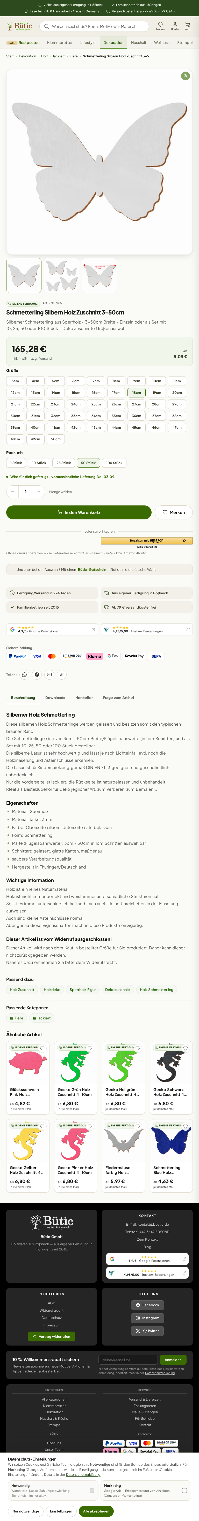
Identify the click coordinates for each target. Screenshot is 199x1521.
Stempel (185, 42)
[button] (147, 543)
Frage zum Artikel (118, 697)
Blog (147, 1247)
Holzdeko (52, 989)
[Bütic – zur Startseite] (19, 26)
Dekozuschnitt (118, 989)
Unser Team (54, 1449)
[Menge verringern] (12, 492)
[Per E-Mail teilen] (49, 675)
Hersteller (84, 697)
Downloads (55, 697)
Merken (160, 29)
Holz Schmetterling (156, 989)
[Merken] (42, 1048)
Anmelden (173, 1360)
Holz (44, 56)
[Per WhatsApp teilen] (24, 675)
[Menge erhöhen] (39, 492)
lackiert (59, 56)
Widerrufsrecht (51, 1310)
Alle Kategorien (54, 1399)
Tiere (74, 56)
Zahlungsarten (145, 1406)
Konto (175, 28)
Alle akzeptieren (96, 1511)
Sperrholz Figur (83, 989)
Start (10, 56)
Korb (187, 29)
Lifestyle (88, 42)
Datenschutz (52, 1318)
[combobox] (98, 26)
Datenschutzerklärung (160, 1372)
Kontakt (145, 1425)
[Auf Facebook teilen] (37, 675)
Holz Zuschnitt (22, 989)
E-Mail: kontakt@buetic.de (147, 1224)
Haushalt (138, 42)
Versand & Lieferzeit (145, 1399)
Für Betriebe (145, 1418)
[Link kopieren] (62, 675)
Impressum (52, 1325)
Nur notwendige (25, 1511)
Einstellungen (61, 1511)
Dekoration (113, 42)
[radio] (15, 381)
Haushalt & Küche (54, 1418)
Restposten (24, 42)
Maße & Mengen (145, 1412)
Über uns (54, 1443)
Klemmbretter (60, 42)
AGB (51, 1303)
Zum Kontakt (147, 1239)
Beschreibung (23, 697)
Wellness (161, 42)
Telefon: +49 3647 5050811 (147, 1232)
